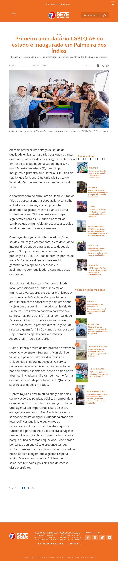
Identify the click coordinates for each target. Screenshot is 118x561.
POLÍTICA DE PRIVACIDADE (50, 543)
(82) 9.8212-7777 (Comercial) (45, 537)
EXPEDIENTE (75, 543)
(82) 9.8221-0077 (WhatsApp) (70, 535)
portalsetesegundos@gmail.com (46, 540)
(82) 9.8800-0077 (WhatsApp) (45, 535)
